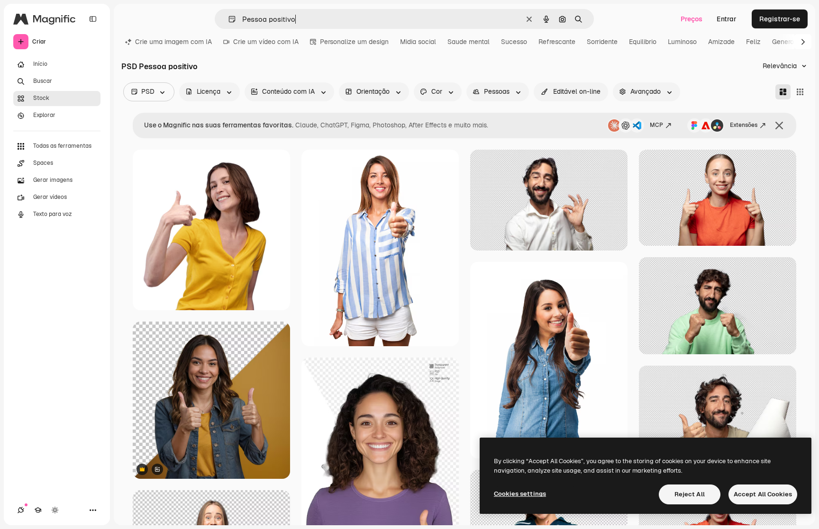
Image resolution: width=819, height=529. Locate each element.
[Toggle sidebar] (92, 19)
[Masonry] (783, 91)
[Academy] (38, 510)
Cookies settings (520, 494)
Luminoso (682, 41)
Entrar (727, 19)
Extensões (743, 125)
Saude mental (468, 41)
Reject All (689, 494)
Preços (691, 19)
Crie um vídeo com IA (266, 41)
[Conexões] (20, 510)
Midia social (418, 41)
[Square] (800, 91)
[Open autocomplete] (228, 19)
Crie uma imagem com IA (173, 41)
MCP (656, 125)
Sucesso (514, 41)
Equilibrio (642, 41)
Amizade (721, 41)
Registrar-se (779, 19)
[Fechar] (779, 125)
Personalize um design (354, 41)
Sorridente (602, 41)
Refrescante (556, 41)
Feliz (753, 41)
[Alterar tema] (55, 510)
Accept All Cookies (763, 494)
